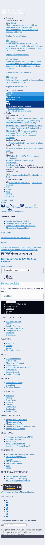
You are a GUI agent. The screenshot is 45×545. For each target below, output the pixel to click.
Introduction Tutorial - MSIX (17, 221)
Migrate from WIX (13, 422)
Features (9, 18)
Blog (8, 191)
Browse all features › (16, 109)
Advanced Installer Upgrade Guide (20, 454)
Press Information (13, 350)
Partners (9, 348)
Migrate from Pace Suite (15, 429)
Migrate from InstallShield (16, 420)
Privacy (12, 534)
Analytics (10, 185)
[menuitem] (9, 276)
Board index (11, 302)
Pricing (9, 194)
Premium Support (13, 387)
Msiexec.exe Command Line (17, 228)
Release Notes (11, 361)
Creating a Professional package (18, 223)
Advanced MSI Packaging (16, 478)
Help (8, 187)
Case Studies (11, 407)
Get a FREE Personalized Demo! (19, 111)
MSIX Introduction (13, 461)
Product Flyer (11, 411)
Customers (10, 404)
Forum (8, 189)
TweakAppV (11, 441)
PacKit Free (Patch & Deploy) (18, 446)
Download (10, 196)
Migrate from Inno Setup (16, 424)
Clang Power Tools (13, 330)
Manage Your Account (15, 363)
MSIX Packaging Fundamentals (18, 481)
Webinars (9, 459)
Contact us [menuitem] (10, 309)
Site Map (20, 534)
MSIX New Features (14, 463)
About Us (10, 343)
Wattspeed (10, 333)
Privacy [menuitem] (9, 311)
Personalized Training (14, 383)
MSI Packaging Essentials (16, 476)
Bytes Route (11, 335)
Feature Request (12, 372)
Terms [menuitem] (8, 313)
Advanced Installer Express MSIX (19, 437)
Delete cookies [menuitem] (12, 306)
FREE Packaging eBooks (16, 457)
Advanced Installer (13, 321)
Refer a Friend (11, 370)
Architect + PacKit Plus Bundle (18, 367)
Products (9, 113)
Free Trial (10, 396)
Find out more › (7, 266)
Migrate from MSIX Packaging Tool (20, 426)
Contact (9, 346)
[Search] (28, 270)
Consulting (10, 385)
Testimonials (11, 409)
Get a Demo (11, 400)
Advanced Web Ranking (16, 328)
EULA (3, 534)
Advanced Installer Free (15, 439)
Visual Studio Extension (15, 444)
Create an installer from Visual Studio (21, 226)
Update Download (13, 358)
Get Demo (10, 165)
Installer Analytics (13, 326)
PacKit (8, 324)
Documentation (12, 365)
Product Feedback (13, 374)
